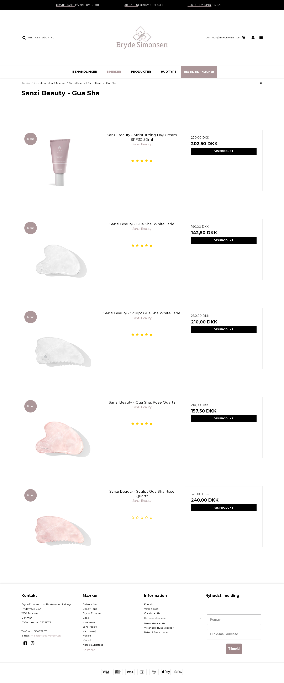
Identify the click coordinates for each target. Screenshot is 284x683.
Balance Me (89, 604)
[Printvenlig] (261, 82)
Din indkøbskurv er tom (223, 37)
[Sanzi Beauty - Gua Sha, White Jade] (60, 257)
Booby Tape (90, 608)
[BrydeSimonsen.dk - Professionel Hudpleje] (142, 37)
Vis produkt (223, 151)
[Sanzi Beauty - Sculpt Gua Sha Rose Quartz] (60, 525)
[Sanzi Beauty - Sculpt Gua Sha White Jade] (60, 346)
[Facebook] (26, 643)
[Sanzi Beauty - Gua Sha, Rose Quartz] (60, 436)
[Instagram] (34, 643)
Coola (86, 617)
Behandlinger (84, 71)
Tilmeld (234, 648)
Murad (87, 640)
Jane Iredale (90, 626)
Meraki (87, 635)
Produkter (141, 71)
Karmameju (90, 631)
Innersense (89, 622)
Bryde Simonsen (92, 613)
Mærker (114, 71)
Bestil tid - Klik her (199, 71)
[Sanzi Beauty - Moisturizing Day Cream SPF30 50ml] (60, 168)
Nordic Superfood (93, 644)
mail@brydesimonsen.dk (46, 635)
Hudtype (168, 71)
